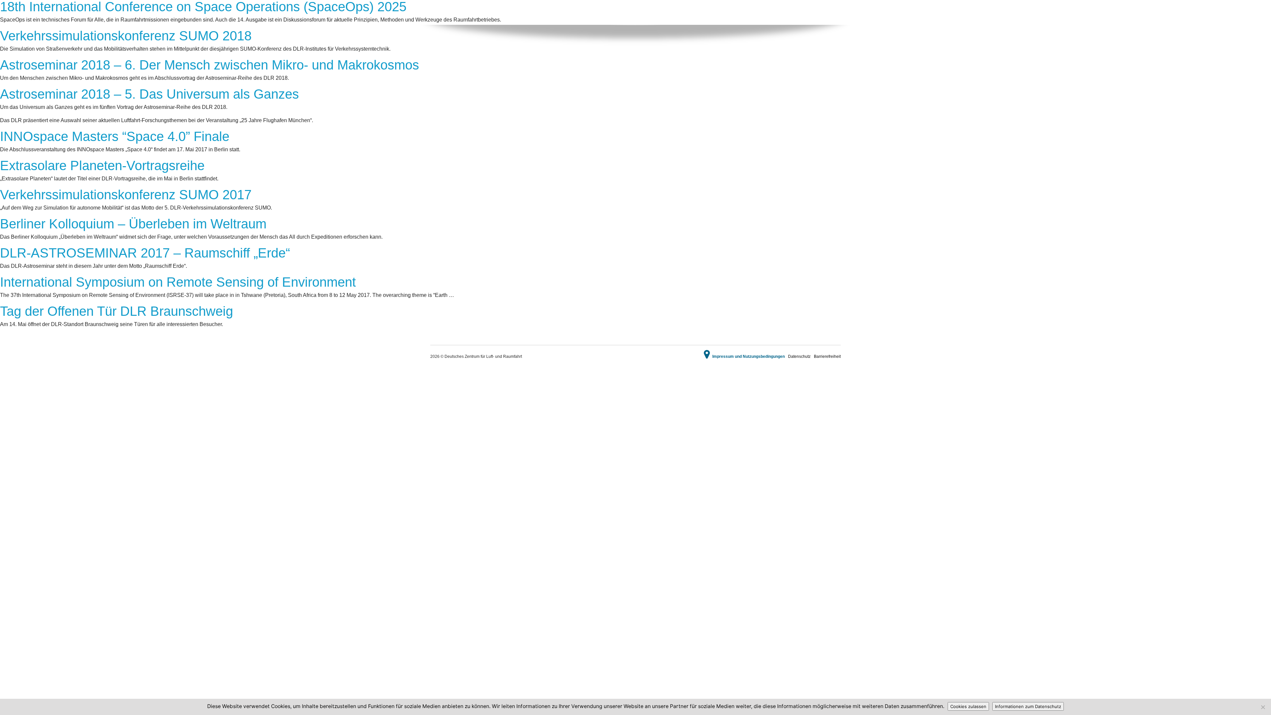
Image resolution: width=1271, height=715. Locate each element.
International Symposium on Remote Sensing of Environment (178, 282)
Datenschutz (799, 356)
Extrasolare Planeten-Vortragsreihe (102, 165)
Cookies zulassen (968, 706)
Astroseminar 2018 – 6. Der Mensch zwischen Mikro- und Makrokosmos (209, 65)
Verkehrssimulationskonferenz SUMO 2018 (126, 35)
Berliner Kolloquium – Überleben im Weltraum (133, 223)
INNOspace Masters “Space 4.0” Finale (114, 136)
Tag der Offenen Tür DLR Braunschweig (116, 311)
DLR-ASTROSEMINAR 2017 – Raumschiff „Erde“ (145, 253)
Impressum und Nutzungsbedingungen (748, 356)
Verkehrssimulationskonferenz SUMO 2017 (126, 194)
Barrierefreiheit (827, 356)
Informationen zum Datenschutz (1028, 706)
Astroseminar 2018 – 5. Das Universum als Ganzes (149, 94)
